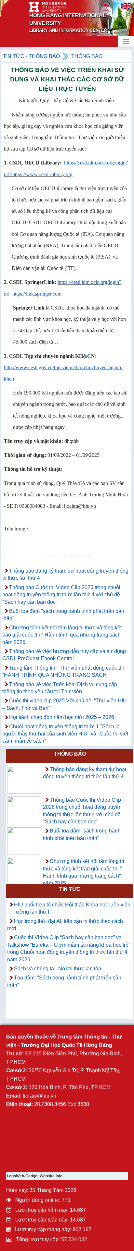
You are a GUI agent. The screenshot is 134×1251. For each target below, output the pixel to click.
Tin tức (69, 889)
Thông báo (86, 56)
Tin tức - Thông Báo (31, 56)
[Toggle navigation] (126, 41)
